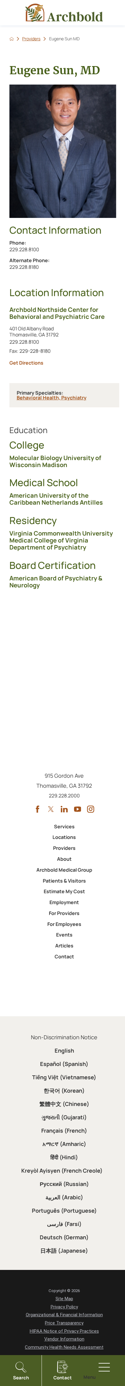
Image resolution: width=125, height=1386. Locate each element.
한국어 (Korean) (64, 1090)
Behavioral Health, (39, 397)
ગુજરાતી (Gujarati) (64, 1117)
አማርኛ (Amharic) (64, 1143)
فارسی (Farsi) (64, 1223)
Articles (64, 945)
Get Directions (64, 362)
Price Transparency (64, 1323)
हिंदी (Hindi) (64, 1157)
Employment (64, 902)
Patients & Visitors (64, 880)
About (64, 859)
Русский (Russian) (64, 1183)
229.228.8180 (40, 266)
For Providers (64, 913)
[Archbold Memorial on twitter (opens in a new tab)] (50, 809)
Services (64, 826)
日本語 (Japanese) (64, 1250)
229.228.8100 (30, 249)
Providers (31, 39)
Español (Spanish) (64, 1063)
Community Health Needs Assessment (64, 1347)
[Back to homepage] (11, 39)
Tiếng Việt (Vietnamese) (64, 1077)
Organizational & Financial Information (64, 1315)
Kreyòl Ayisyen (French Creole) (62, 1170)
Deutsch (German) (64, 1237)
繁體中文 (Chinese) (64, 1103)
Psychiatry (73, 397)
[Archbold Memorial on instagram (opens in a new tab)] (90, 809)
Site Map (64, 1298)
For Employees (64, 924)
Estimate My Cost (64, 891)
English (64, 1050)
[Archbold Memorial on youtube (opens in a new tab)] (77, 809)
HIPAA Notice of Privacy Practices (64, 1331)
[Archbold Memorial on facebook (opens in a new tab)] (37, 809)
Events (64, 934)
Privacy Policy (64, 1307)
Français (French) (64, 1130)
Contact (64, 956)
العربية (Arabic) (64, 1197)
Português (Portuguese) (64, 1210)
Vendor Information (64, 1339)
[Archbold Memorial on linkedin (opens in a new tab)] (64, 809)
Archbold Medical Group (64, 870)
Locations (64, 837)
